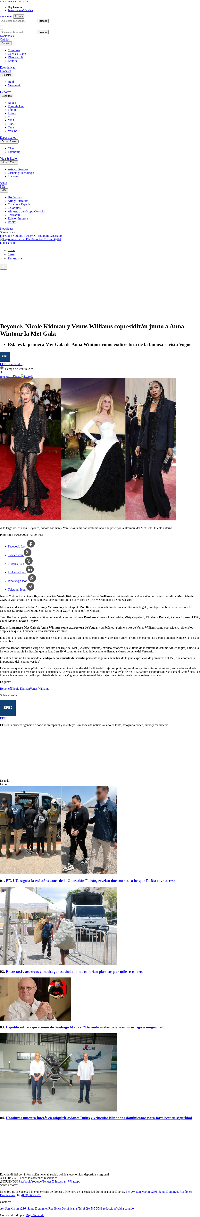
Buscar (42, 20)
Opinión (5, 39)
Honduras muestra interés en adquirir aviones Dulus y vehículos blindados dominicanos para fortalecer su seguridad (99, 1118)
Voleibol (13, 131)
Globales (5, 71)
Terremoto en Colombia (20, 10)
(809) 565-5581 (31, 1195)
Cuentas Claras (17, 53)
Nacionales (7, 36)
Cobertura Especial (19, 204)
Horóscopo (14, 197)
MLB (11, 116)
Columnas (14, 50)
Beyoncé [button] (5, 688)
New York (14, 85)
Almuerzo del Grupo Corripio (26, 211)
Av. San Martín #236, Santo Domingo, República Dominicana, (39, 1208)
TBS (11, 124)
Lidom (12, 113)
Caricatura (14, 215)
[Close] (1, 29)
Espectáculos (8, 137)
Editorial (13, 60)
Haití (11, 81)
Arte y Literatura (18, 169)
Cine (11, 148)
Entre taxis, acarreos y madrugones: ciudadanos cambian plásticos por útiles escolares (74, 971)
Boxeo (12, 102)
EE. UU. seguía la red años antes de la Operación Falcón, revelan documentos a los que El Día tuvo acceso (90, 881)
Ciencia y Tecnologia (21, 172)
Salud (3, 183)
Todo (11, 250)
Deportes (5, 92)
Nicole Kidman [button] (20, 688)
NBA (11, 120)
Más (2, 186)
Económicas (7, 67)
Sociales (13, 176)
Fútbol (12, 109)
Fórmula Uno (16, 106)
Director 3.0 (15, 57)
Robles (12, 222)
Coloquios (14, 208)
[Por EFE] (5, 360)
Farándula (14, 152)
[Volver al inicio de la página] (3, 267)
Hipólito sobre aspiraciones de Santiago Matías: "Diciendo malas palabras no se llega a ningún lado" (87, 1027)
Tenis (11, 127)
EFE (3, 364)
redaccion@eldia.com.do (118, 1208)
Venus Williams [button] (39, 688)
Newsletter (6, 228)
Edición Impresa (18, 218)
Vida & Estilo (8, 158)
